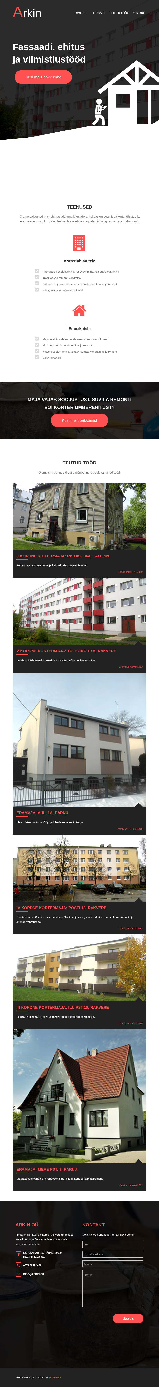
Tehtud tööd (119, 13)
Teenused (98, 13)
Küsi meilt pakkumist (43, 77)
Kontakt (138, 13)
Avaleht (81, 13)
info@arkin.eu (33, 1274)
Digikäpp (55, 1377)
